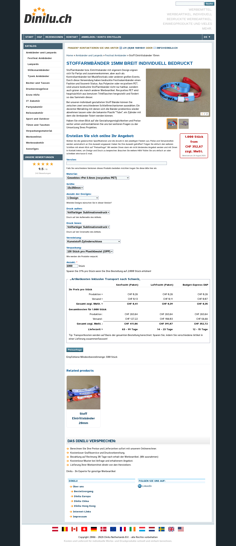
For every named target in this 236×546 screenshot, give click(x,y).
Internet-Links (82, 511)
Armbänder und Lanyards (41, 52)
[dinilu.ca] (74, 529)
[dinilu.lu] (142, 529)
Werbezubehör (35, 142)
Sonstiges (32, 148)
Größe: (70, 184)
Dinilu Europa (82, 496)
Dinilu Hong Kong (85, 506)
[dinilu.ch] (84, 529)
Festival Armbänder (40, 58)
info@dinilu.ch (167, 47)
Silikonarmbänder (38, 70)
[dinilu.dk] (103, 529)
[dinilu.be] (64, 529)
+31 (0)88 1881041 (133, 47)
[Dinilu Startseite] (47, 15)
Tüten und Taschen (38, 124)
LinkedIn (147, 486)
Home (69, 55)
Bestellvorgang (83, 491)
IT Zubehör (33, 100)
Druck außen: (74, 208)
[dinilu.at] (55, 529)
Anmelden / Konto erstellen (101, 37)
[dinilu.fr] (122, 529)
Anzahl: (71, 262)
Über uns (78, 486)
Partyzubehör (34, 106)
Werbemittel (34, 136)
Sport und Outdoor (37, 118)
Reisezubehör (34, 112)
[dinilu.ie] (132, 529)
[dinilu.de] (93, 529)
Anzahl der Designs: (78, 194)
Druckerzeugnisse (37, 88)
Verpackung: (73, 247)
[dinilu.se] (161, 529)
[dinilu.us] (180, 529)
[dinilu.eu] (113, 529)
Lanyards (33, 64)
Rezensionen (54, 37)
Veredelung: (73, 237)
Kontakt (72, 37)
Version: (71, 159)
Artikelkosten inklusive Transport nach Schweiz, (105, 279)
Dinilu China (81, 501)
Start (29, 37)
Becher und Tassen (38, 82)
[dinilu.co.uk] (171, 529)
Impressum (80, 516)
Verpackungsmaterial (39, 130)
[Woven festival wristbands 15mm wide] (178, 93)
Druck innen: (74, 223)
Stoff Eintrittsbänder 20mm (83, 418)
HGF (39, 37)
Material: (72, 173)
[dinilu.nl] (151, 529)
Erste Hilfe (33, 94)
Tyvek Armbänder (38, 76)
